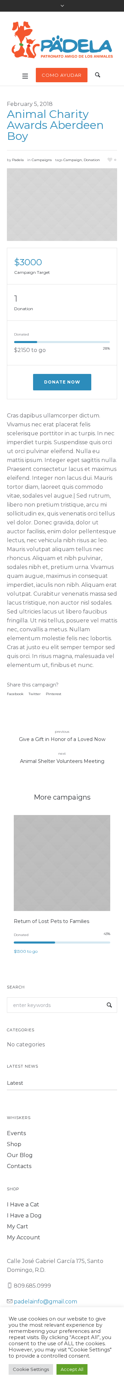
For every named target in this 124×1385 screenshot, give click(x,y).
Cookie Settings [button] (31, 1369)
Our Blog (20, 1155)
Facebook (15, 694)
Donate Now (62, 382)
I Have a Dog (24, 1215)
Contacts (19, 1166)
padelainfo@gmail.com (45, 1301)
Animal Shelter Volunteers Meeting (62, 761)
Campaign (72, 160)
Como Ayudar (62, 75)
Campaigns (42, 160)
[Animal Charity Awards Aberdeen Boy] (62, 204)
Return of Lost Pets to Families (51, 921)
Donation (92, 160)
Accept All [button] (72, 1369)
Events (16, 1133)
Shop (14, 1144)
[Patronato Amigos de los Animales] (62, 40)
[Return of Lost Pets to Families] (62, 863)
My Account (23, 1237)
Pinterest (53, 694)
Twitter (35, 694)
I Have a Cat (23, 1204)
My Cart (17, 1226)
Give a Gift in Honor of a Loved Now (62, 739)
